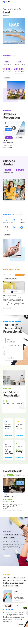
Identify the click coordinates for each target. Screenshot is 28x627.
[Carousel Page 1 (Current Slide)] (11, 362)
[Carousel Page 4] (16, 362)
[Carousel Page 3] (21, 41)
